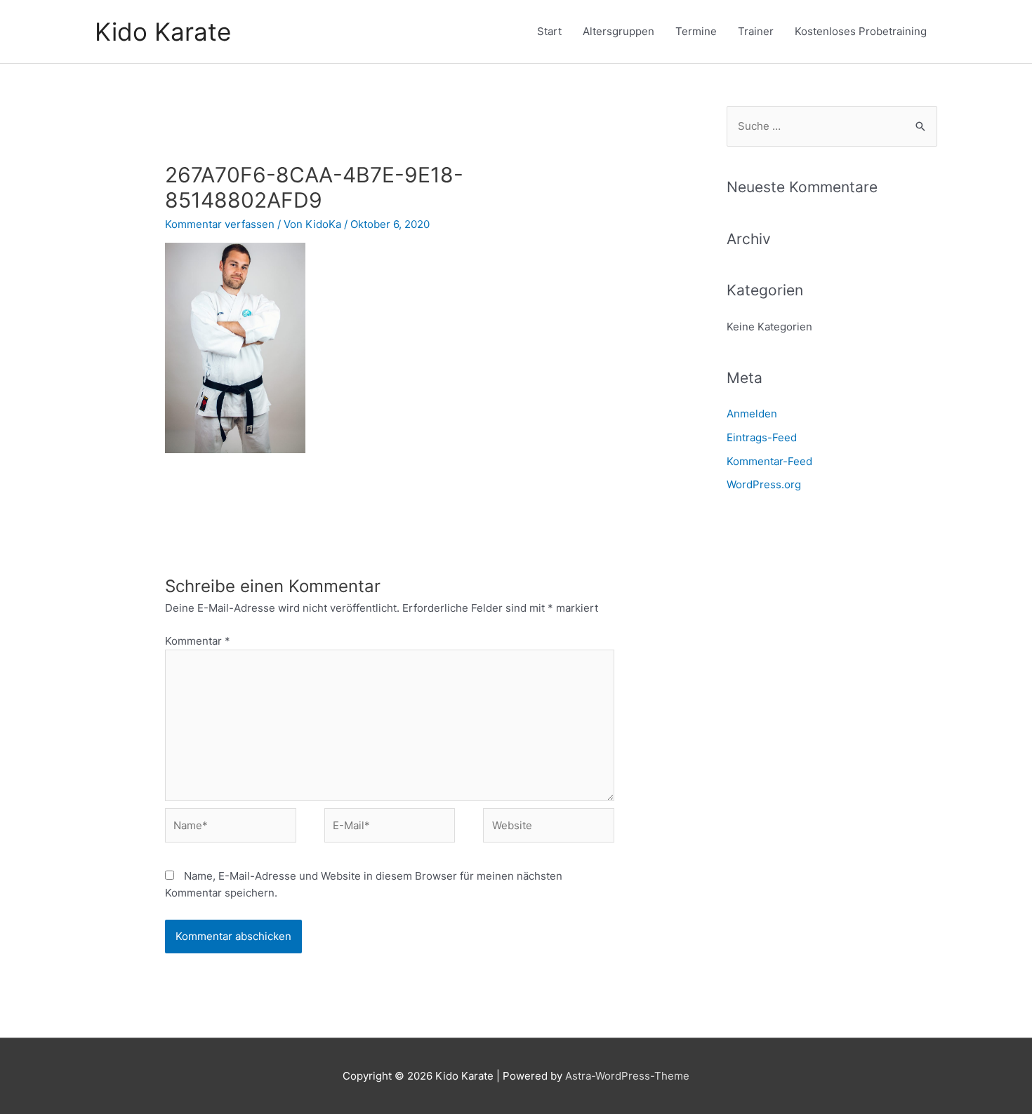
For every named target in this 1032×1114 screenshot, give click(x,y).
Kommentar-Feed (769, 461)
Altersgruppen (618, 31)
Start (549, 31)
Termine (696, 31)
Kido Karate (163, 31)
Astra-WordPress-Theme (627, 1075)
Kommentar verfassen (219, 224)
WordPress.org (764, 484)
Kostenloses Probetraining (861, 31)
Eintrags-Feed (762, 437)
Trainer (756, 31)
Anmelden (752, 413)
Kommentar (197, 640)
